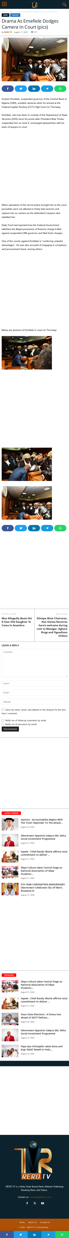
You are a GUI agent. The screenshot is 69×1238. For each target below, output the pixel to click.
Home (4, 11)
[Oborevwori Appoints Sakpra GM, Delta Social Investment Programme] (10, 840)
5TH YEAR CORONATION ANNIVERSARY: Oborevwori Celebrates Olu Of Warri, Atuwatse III (43, 887)
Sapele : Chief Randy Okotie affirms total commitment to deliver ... (44, 853)
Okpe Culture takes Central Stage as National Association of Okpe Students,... (41, 870)
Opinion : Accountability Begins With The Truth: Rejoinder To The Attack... (42, 821)
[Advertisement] (34, 167)
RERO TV (8, 32)
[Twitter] (35, 1203)
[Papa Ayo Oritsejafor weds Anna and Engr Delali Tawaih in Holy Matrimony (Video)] (10, 1051)
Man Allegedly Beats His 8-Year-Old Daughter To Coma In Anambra (17, 622)
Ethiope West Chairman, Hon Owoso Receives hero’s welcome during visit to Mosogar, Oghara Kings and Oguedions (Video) (52, 627)
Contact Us (45, 1222)
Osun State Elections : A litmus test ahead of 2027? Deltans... (41, 1016)
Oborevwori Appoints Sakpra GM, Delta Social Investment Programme (43, 837)
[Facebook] (27, 1203)
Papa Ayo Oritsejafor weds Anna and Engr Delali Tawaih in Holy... (42, 1048)
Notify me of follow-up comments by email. (26, 720)
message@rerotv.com (40, 1197)
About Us (32, 1222)
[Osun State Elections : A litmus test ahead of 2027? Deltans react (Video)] (10, 1019)
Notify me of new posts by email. (21, 724)
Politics (15, 15)
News (12, 11)
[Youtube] (42, 1203)
